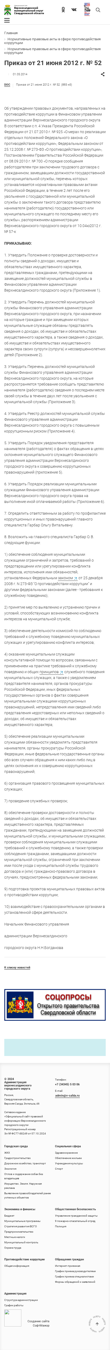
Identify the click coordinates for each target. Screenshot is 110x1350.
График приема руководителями (75, 1271)
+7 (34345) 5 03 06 (67, 1084)
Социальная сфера (68, 1146)
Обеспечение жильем (68, 1158)
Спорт (59, 1168)
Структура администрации (21, 1300)
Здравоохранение (66, 1152)
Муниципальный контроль (21, 1242)
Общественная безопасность (75, 1209)
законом (65, 578)
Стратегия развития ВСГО (20, 1226)
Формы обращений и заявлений (75, 1281)
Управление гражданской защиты (76, 1215)
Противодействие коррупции (24, 1259)
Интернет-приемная (67, 1265)
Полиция (60, 1226)
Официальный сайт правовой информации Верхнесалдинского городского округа (25, 1120)
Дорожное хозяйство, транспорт (25, 1163)
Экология (10, 1168)
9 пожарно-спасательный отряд (75, 1221)
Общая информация (16, 1265)
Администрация (15, 1293)
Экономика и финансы (19, 1209)
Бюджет (9, 1215)
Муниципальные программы (22, 1221)
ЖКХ (7, 1152)
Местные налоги (14, 1237)
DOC (7, 84)
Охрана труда (12, 1247)
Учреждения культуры (69, 1163)
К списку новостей (17, 967)
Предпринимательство (18, 1231)
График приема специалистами (74, 1276)
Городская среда (16, 1146)
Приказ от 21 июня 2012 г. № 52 (44, 84)
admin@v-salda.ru (67, 1095)
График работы (13, 1305)
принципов (49, 672)
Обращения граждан (69, 1259)
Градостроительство (17, 1158)
